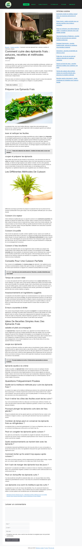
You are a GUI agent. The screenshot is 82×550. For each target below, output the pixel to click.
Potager (63, 4)
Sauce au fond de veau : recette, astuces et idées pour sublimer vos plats (67, 65)
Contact (46, 548)
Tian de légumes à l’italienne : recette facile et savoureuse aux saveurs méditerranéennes (67, 38)
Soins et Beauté (43, 4)
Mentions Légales (40, 548)
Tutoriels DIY (54, 4)
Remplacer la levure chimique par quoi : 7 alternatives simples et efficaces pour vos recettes (27, 494)
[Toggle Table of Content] (19, 85)
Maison (33, 4)
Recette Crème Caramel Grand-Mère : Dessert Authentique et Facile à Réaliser (24, 496)
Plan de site (51, 548)
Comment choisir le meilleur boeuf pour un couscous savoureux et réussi (66, 15)
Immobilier (72, 4)
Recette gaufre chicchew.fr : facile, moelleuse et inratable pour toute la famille (67, 80)
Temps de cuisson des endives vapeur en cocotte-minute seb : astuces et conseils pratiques (66, 73)
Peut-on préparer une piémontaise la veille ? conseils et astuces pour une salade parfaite (67, 30)
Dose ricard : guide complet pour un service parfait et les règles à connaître (67, 23)
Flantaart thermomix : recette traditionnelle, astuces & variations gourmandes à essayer (66, 45)
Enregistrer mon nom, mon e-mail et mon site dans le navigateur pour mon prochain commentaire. (28, 535)
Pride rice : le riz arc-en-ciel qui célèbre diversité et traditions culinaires (65, 58)
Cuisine (26, 4)
